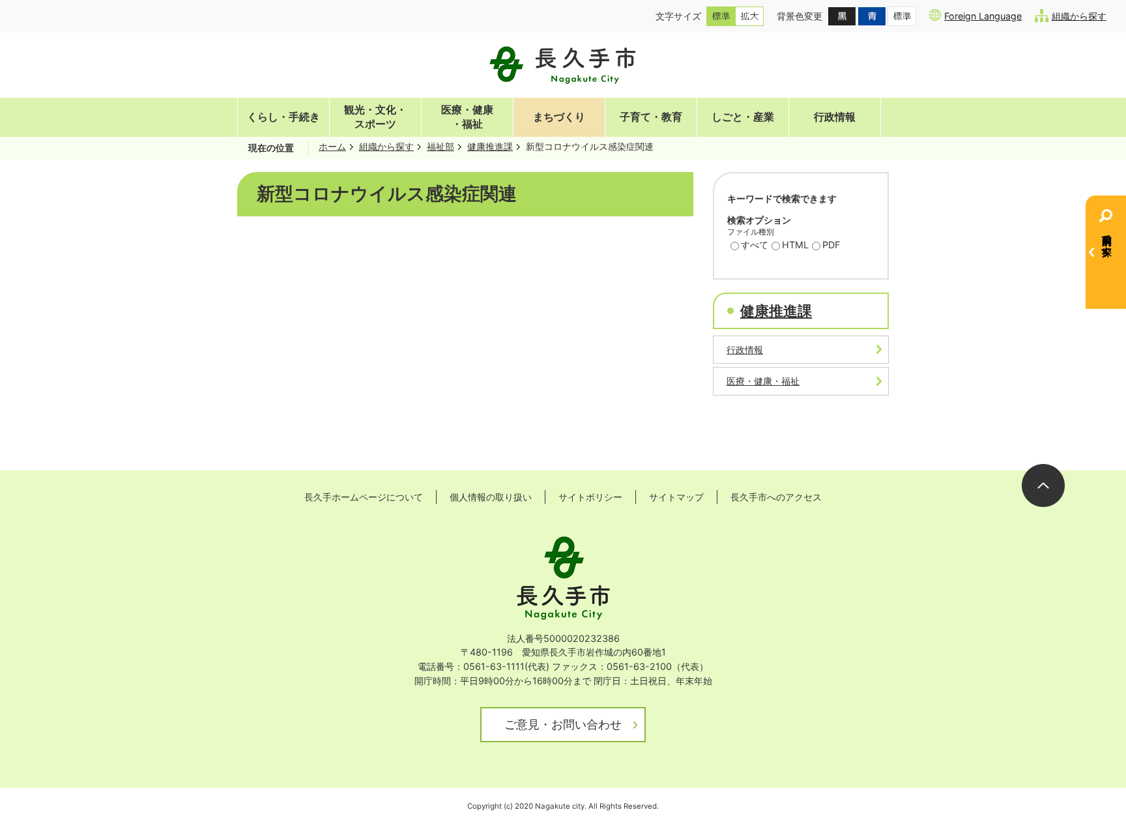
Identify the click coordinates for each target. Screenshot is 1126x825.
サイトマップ (676, 496)
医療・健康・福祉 (467, 117)
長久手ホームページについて (363, 496)
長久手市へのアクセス (776, 496)
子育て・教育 (651, 117)
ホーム (332, 146)
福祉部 (440, 146)
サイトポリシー (590, 496)
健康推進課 (490, 146)
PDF (831, 244)
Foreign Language (983, 16)
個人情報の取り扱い (491, 496)
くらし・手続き (283, 117)
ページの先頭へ (1043, 485)
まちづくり (559, 117)
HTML (795, 244)
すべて (754, 244)
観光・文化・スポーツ (375, 117)
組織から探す (1079, 16)
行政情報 (835, 117)
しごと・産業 (743, 117)
